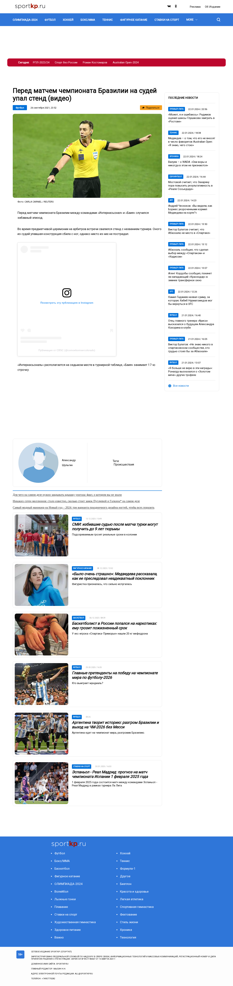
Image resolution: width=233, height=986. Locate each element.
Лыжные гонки (65, 899)
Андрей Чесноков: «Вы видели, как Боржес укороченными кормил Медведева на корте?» (190, 209)
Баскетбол (62, 868)
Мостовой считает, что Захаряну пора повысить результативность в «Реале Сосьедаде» (190, 185)
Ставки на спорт (65, 914)
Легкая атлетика (131, 899)
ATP (171, 200)
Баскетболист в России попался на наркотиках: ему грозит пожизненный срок (114, 625)
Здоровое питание (67, 930)
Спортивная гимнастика (137, 907)
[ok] (176, 7)
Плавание (61, 907)
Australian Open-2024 (126, 62)
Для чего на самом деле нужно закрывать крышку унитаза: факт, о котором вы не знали (67, 494)
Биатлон (125, 884)
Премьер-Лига (176, 109)
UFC (171, 291)
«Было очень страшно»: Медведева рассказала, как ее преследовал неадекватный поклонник (114, 576)
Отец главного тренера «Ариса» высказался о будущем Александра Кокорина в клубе (191, 324)
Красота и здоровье (134, 891)
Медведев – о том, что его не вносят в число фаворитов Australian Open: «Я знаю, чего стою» (191, 142)
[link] (87, 156)
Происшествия (124, 464)
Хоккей (125, 853)
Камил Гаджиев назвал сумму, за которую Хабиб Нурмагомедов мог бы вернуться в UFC (190, 300)
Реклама (195, 6)
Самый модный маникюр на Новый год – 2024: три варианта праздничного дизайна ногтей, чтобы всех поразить (83, 507)
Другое (125, 876)
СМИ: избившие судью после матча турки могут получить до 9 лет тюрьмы (115, 526)
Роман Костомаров (95, 62)
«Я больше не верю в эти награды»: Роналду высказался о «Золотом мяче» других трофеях (190, 371)
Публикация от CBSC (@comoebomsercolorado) (66, 350)
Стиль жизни (129, 922)
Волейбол (61, 891)
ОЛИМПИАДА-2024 (68, 884)
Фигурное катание (67, 876)
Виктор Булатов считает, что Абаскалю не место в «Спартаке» (189, 231)
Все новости (181, 385)
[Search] (218, 19)
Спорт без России (66, 62)
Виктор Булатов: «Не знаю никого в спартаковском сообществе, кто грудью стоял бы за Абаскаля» (190, 348)
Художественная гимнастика (75, 922)
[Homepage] (30, 6)
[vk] (169, 7)
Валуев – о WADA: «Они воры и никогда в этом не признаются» (188, 163)
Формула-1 (128, 868)
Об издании (212, 6)
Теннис (173, 133)
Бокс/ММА (62, 861)
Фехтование (128, 914)
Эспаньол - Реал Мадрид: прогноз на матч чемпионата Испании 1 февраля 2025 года (110, 774)
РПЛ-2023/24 (41, 62)
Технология (128, 937)
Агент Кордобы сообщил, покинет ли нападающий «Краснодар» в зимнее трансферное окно (190, 277)
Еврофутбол (176, 177)
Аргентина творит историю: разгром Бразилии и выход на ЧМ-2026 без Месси (115, 724)
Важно (59, 937)
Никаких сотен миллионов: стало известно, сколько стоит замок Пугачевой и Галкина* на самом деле (76, 501)
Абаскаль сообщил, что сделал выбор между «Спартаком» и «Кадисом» (188, 253)
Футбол (20, 107)
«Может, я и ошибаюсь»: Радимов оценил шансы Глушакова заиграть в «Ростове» (191, 118)
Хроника (174, 156)
